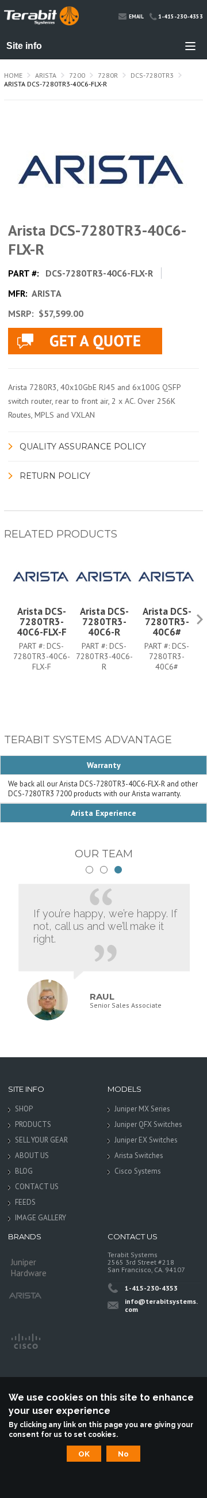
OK (84, 1453)
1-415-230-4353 (180, 16)
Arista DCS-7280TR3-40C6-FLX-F (42, 621)
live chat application (85, 341)
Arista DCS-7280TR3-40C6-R (104, 621)
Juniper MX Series (142, 1109)
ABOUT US (32, 1155)
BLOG (24, 1171)
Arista (45, 75)
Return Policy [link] (55, 476)
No (123, 1453)
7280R (108, 75)
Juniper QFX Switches (148, 1124)
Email (136, 16)
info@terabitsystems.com (161, 1305)
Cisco (25, 1340)
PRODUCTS (33, 1124)
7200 (77, 75)
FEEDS (25, 1202)
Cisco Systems (137, 1171)
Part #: (33, 646)
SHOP (24, 1109)
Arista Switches (138, 1155)
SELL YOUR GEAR (41, 1140)
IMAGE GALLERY (40, 1218)
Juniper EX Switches (146, 1140)
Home (13, 75)
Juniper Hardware (29, 1265)
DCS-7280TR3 (152, 75)
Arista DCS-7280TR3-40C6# (167, 621)
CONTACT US (37, 1186)
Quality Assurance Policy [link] (83, 446)
